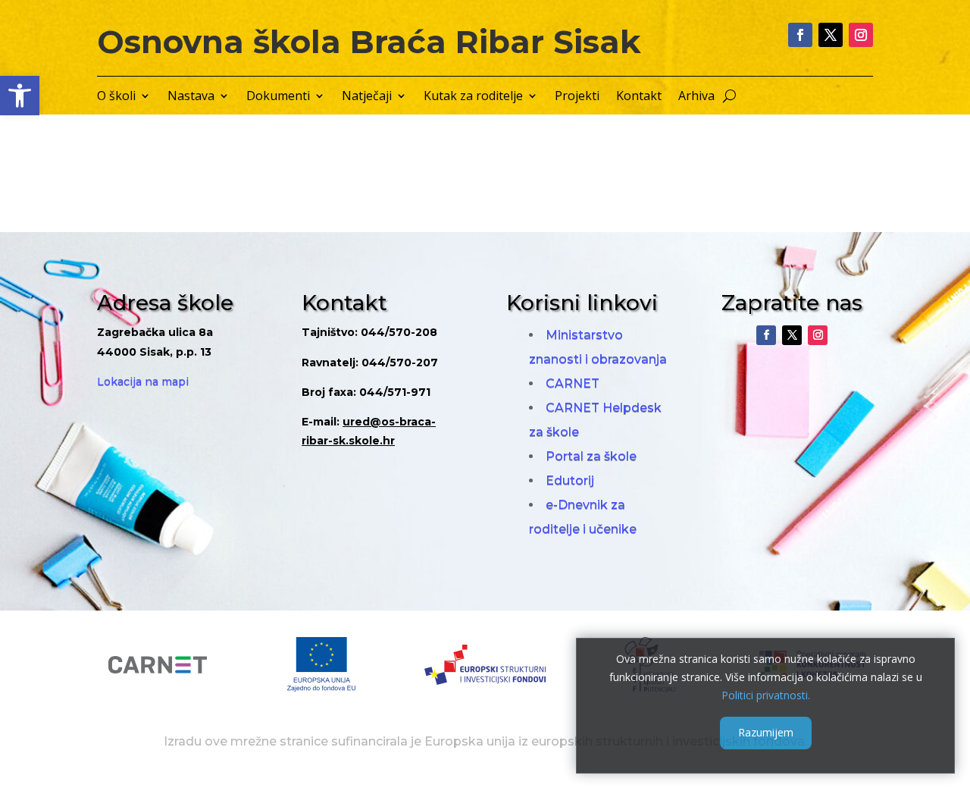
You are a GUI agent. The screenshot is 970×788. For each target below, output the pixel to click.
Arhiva (696, 97)
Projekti (577, 97)
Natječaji (367, 97)
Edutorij (570, 480)
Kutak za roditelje (473, 97)
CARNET (572, 383)
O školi (116, 97)
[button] (19, 95)
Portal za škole (591, 456)
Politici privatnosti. (765, 694)
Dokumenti (278, 97)
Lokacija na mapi (143, 381)
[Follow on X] (830, 35)
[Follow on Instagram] (861, 35)
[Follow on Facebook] (800, 35)
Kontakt (639, 97)
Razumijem (765, 732)
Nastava (190, 97)
